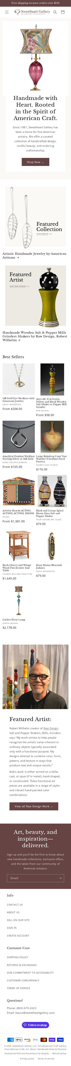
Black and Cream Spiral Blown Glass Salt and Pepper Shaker (49, 513)
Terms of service (46, 1058)
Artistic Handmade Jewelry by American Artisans (34, 255)
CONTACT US (15, 904)
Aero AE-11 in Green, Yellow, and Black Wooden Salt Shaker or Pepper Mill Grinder (51, 403)
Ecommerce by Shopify (37, 1053)
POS (19, 1053)
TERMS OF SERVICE (18, 988)
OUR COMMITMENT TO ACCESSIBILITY (30, 972)
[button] (7, 12)
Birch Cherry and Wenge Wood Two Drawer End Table (17, 568)
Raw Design (51, 728)
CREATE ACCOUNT (18, 935)
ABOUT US (13, 912)
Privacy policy (27, 1058)
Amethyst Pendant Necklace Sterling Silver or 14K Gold (19, 457)
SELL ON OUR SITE (18, 920)
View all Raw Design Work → (34, 806)
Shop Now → (35, 162)
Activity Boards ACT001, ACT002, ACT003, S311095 (18, 512)
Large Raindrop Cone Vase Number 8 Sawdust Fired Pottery (51, 459)
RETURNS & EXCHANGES (22, 965)
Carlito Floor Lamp (14, 619)
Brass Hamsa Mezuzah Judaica (49, 566)
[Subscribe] (60, 878)
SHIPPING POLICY (17, 957)
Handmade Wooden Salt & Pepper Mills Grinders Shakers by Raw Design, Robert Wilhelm (35, 336)
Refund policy (59, 1053)
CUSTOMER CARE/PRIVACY (23, 980)
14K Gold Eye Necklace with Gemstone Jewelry (18, 399)
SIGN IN (12, 927)
